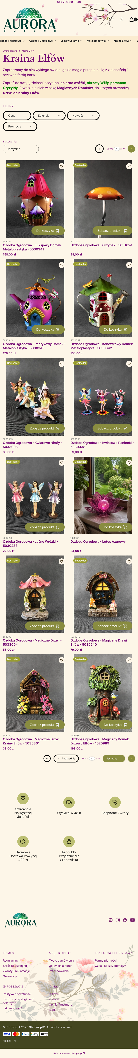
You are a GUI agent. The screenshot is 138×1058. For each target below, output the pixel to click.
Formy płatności (106, 960)
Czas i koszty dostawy (110, 965)
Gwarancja (10, 976)
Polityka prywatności (17, 994)
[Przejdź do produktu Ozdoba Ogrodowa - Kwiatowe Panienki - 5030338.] (102, 397)
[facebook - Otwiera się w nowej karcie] (125, 920)
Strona (110, 148)
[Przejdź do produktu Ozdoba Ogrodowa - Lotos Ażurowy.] (102, 495)
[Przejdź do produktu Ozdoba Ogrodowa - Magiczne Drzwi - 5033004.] (35, 594)
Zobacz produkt (109, 231)
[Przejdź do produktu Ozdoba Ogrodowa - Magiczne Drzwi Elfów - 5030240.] (102, 594)
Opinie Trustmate (60, 1004)
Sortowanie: (10, 141)
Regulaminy (11, 960)
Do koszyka (45, 231)
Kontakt (54, 999)
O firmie (54, 994)
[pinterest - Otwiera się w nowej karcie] (110, 920)
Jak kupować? (12, 1008)
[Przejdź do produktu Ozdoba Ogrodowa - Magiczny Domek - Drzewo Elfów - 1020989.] (102, 693)
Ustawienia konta (60, 965)
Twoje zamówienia (61, 960)
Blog (52, 1009)
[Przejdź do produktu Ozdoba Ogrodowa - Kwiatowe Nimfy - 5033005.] (35, 397)
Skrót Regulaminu (15, 965)
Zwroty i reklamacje (16, 971)
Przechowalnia (59, 971)
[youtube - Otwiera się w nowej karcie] (132, 920)
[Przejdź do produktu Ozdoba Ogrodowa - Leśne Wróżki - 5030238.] (35, 495)
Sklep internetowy (67, 1053)
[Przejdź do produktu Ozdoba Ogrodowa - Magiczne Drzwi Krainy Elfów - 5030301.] (35, 693)
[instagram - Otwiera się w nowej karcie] (118, 920)
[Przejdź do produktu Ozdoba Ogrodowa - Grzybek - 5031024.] (102, 199)
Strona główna (10, 50)
